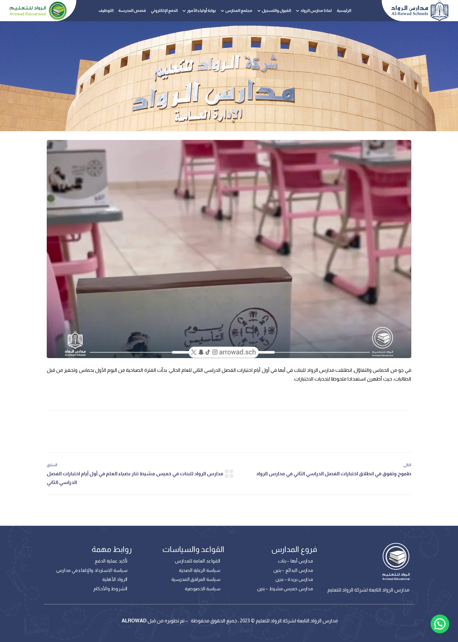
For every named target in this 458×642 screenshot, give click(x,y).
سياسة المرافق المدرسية (195, 579)
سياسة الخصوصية (202, 588)
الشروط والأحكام (110, 588)
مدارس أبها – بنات (295, 560)
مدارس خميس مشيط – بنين (285, 588)
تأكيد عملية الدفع (111, 560)
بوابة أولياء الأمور (201, 10)
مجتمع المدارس (238, 10)
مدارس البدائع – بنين (293, 570)
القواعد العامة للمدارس (197, 560)
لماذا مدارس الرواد (316, 10)
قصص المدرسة (132, 10)
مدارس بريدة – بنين (294, 579)
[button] (440, 624)
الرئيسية (344, 10)
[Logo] (420, 10)
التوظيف (105, 10)
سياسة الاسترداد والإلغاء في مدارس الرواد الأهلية (91, 575)
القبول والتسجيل (276, 10)
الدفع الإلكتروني (164, 10)
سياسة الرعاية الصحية (199, 570)
